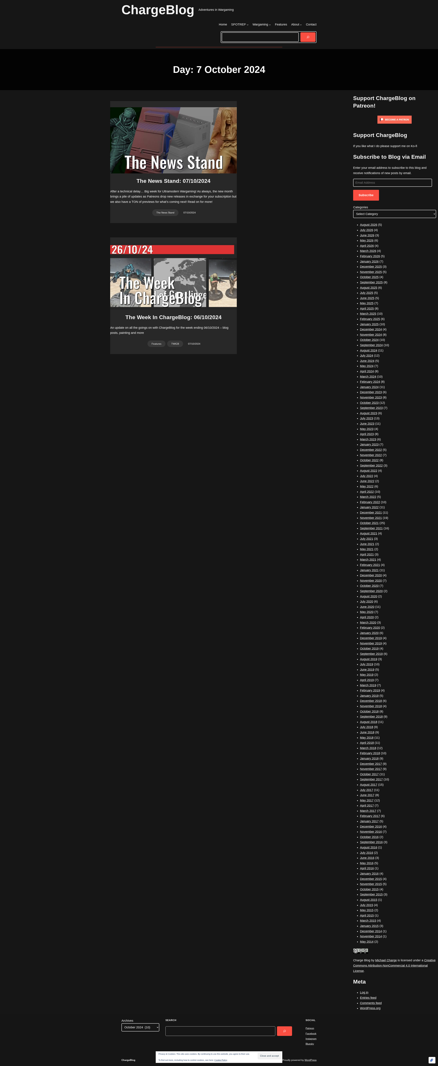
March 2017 (368, 811)
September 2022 (371, 465)
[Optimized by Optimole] (432, 1060)
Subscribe (366, 195)
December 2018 (371, 701)
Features (156, 343)
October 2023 (369, 402)
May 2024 (366, 366)
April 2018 (367, 742)
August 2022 (368, 470)
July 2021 (366, 538)
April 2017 (367, 805)
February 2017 (370, 816)
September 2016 (371, 842)
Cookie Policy (220, 1060)
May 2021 (366, 549)
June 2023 (367, 423)
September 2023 (371, 408)
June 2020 (367, 607)
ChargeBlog (157, 10)
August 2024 (368, 350)
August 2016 (368, 847)
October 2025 (369, 277)
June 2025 (367, 298)
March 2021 (368, 559)
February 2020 (370, 627)
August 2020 (368, 596)
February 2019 (370, 690)
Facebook (311, 1033)
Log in (364, 992)
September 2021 (371, 528)
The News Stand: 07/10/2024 (173, 181)
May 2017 (366, 800)
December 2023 (371, 392)
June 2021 (367, 544)
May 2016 (366, 863)
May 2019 (366, 674)
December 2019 (371, 638)
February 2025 (370, 319)
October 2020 (369, 585)
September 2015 (371, 894)
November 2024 (371, 334)
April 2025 (367, 308)
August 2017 (368, 784)
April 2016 (367, 868)
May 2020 (366, 612)
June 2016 (367, 858)
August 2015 (368, 899)
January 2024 (369, 387)
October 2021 (369, 523)
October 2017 (369, 774)
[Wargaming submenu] (270, 24)
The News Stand (165, 212)
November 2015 (371, 884)
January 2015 (369, 926)
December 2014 (371, 931)
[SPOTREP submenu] (248, 24)
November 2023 (371, 397)
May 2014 (366, 941)
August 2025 (368, 287)
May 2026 (366, 240)
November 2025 (371, 272)
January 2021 (369, 570)
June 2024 (367, 361)
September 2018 (371, 716)
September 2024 (371, 345)
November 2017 (371, 769)
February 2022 (370, 502)
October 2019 (369, 648)
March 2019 (368, 685)
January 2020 (369, 633)
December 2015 (371, 879)
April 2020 (367, 617)
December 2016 (371, 826)
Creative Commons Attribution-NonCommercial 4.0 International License (394, 965)
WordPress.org (370, 1008)
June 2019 (367, 669)
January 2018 (369, 758)
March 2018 (368, 748)
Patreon (310, 1028)
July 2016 (366, 852)
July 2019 (366, 664)
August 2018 (368, 722)
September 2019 (371, 654)
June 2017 (367, 795)
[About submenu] (301, 24)
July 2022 (366, 476)
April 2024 (367, 371)
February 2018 (370, 753)
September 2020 (371, 591)
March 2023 (368, 439)
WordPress (311, 1060)
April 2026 (367, 245)
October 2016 (369, 837)
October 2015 (369, 889)
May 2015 (366, 910)
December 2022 (371, 450)
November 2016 (371, 831)
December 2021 (371, 512)
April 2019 (367, 680)
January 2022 (369, 507)
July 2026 (366, 230)
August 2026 (368, 224)
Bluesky (310, 1043)
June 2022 (367, 481)
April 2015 (367, 915)
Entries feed (368, 997)
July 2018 (366, 727)
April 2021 (367, 554)
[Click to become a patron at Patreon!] (394, 124)
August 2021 (368, 533)
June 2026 (367, 235)
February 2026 (370, 256)
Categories (360, 207)
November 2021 (371, 518)
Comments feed (371, 1003)
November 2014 (371, 936)
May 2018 (366, 737)
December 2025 (371, 266)
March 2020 (368, 622)
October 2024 (369, 340)
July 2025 (366, 293)
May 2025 (366, 303)
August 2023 (368, 413)
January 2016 (369, 873)
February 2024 (370, 381)
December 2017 (371, 764)
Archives (127, 1020)
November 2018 (371, 706)
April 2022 (367, 491)
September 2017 (371, 779)
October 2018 (369, 711)
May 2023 (366, 429)
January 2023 (369, 444)
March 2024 (368, 376)
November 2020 (371, 580)
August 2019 (368, 659)
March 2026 (368, 251)
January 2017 (369, 821)
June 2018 (367, 732)
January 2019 (369, 695)
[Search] (307, 37)
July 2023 (366, 418)
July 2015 (366, 905)
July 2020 (366, 601)
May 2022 (366, 486)
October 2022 (369, 460)
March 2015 (368, 920)
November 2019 (371, 643)
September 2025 (371, 282)
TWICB (175, 343)
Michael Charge (386, 960)
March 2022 (368, 497)
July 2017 (366, 790)
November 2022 (371, 455)
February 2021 (370, 565)
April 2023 (367, 434)
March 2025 (368, 313)
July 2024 (366, 355)
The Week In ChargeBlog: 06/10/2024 (173, 317)
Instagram (311, 1038)
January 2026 (369, 261)
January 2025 (369, 324)
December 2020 (371, 575)
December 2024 (371, 329)
